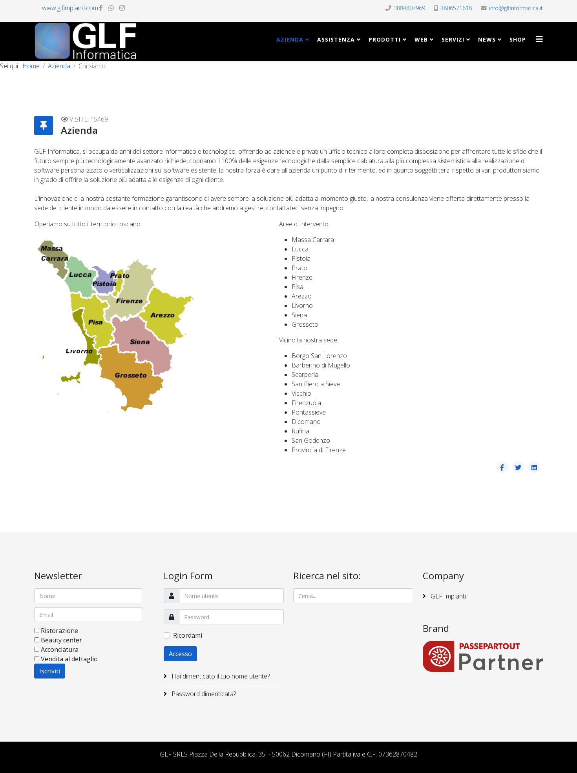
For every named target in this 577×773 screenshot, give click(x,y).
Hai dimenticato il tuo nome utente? (220, 676)
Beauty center (61, 640)
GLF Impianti (447, 596)
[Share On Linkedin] (534, 467)
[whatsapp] (111, 8)
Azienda (289, 39)
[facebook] (101, 8)
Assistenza (336, 39)
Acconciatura (60, 649)
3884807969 (409, 8)
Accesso (180, 653)
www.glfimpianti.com (70, 8)
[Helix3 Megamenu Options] (539, 39)
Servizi (453, 39)
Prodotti (385, 39)
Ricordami (187, 635)
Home (31, 66)
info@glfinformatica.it (516, 8)
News (487, 39)
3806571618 (456, 8)
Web (421, 39)
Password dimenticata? (203, 693)
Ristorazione (59, 630)
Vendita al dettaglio (69, 659)
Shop (517, 39)
